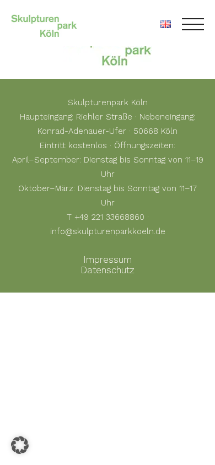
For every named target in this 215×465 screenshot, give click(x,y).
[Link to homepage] (44, 24)
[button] (20, 445)
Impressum (107, 259)
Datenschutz (107, 269)
